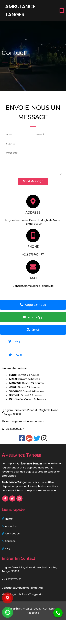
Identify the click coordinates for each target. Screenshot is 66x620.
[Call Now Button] (58, 612)
